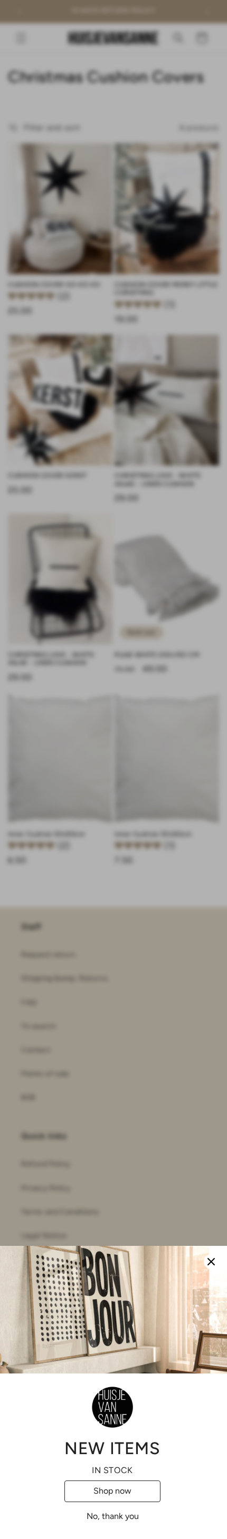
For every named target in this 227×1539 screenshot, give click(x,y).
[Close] (211, 1261)
